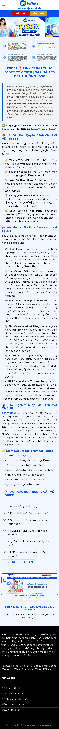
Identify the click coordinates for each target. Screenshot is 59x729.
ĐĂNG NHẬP (38, 13)
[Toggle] (4, 507)
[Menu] (3, 4)
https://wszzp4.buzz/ (43, 129)
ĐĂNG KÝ (20, 13)
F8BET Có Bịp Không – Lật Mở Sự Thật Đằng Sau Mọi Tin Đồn (29, 608)
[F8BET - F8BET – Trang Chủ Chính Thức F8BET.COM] (29, 5)
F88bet (37, 665)
